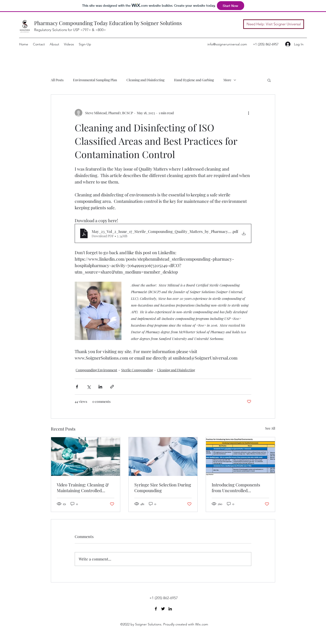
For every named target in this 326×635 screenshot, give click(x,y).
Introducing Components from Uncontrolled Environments (236, 487)
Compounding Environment (96, 370)
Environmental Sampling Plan (95, 80)
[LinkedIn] (170, 608)
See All (270, 428)
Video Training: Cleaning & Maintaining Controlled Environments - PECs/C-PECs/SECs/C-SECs (83, 487)
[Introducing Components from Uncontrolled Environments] (240, 456)
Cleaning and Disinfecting (145, 80)
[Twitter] (163, 608)
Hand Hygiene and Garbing (194, 80)
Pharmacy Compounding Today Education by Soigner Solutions (108, 23)
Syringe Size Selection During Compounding (162, 487)
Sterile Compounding (137, 370)
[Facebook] (155, 608)
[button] (269, 80)
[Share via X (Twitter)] (88, 386)
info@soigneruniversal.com (227, 44)
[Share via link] (112, 386)
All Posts (57, 80)
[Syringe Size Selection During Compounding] (163, 456)
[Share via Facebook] (77, 386)
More (227, 80)
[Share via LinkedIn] (100, 386)
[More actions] (248, 113)
